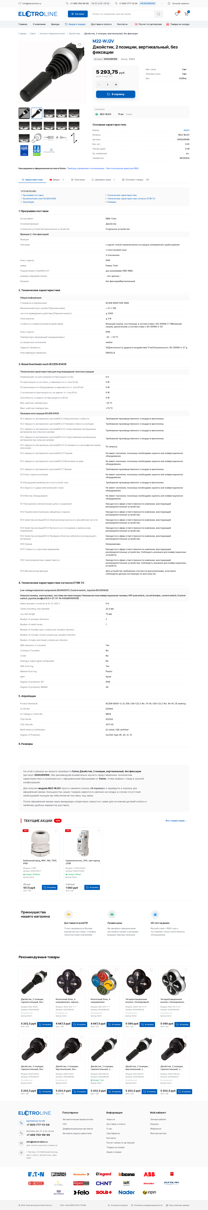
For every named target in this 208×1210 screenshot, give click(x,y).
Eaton (33, 33)
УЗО (65, 1124)
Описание (79, 179)
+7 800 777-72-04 (38, 1124)
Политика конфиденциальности (148, 1205)
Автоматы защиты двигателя (77, 1133)
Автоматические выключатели (78, 1119)
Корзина (154, 1124)
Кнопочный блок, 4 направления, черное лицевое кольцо (67, 1000)
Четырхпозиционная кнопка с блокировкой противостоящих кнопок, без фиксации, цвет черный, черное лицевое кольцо (138, 1000)
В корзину (118, 94)
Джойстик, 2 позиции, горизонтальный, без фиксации (32, 1000)
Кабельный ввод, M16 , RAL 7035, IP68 (40, 862)
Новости (111, 1119)
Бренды (55, 24)
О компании (39, 24)
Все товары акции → (176, 820)
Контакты (122, 24)
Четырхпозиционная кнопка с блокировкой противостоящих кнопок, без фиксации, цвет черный (173, 1000)
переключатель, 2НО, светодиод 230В (83, 862)
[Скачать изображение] (24, 43)
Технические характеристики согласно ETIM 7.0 (131, 198)
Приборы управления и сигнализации (85, 168)
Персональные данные (179, 1205)
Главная (23, 24)
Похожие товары (137, 179)
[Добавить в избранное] (79, 44)
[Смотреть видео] (24, 113)
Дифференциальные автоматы (78, 1128)
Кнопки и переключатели (52, 33)
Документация (104, 179)
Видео (58, 179)
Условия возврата (119, 1205)
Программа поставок (33, 195)
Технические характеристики (122, 195)
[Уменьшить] (99, 84)
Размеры (111, 202)
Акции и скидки (114, 1152)
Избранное (155, 1128)
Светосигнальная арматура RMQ (122, 168)
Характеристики (34, 179)
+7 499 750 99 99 (79, 3)
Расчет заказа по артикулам (120, 1142)
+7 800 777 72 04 (128, 3)
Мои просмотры (158, 1133)
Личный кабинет (158, 1119)
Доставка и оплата (101, 24)
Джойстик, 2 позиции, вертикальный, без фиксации (67, 1068)
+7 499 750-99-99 (38, 1134)
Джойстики (74, 33)
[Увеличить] (116, 84)
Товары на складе (116, 1147)
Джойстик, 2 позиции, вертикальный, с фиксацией (137, 1068)
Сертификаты (113, 1133)
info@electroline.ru (37, 1141)
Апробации (28, 202)
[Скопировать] (21, 1123)
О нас (109, 1128)
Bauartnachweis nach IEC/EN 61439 (39, 198)
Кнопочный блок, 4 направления (100, 1000)
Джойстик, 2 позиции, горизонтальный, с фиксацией (102, 1068)
